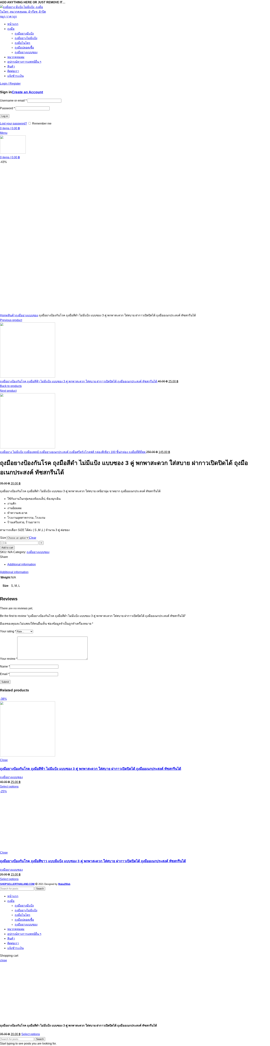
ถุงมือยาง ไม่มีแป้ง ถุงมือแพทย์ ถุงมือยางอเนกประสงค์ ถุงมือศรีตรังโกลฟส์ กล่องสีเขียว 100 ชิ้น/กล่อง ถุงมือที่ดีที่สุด (73, 452)
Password (7, 108)
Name (5, 666)
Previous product (11, 320)
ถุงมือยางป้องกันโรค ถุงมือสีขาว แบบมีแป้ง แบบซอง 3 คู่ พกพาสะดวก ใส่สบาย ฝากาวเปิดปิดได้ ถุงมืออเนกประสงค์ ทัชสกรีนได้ (93, 861)
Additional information (21, 564)
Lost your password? (13, 123)
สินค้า (11, 315)
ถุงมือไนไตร (22, 43)
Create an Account (27, 92)
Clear (32, 537)
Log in (4, 116)
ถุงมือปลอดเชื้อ (24, 47)
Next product (8, 390)
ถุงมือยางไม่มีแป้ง (26, 38)
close (3, 960)
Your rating (8, 631)
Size (3, 537)
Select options (30, 1034)
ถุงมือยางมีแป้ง (24, 33)
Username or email (13, 100)
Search (40, 888)
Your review (8, 658)
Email (4, 674)
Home (4, 315)
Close (4, 760)
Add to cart (7, 547)
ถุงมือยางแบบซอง (26, 52)
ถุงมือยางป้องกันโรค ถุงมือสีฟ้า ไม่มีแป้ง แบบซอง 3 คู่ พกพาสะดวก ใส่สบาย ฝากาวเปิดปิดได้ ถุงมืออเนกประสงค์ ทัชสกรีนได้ (79, 381)
